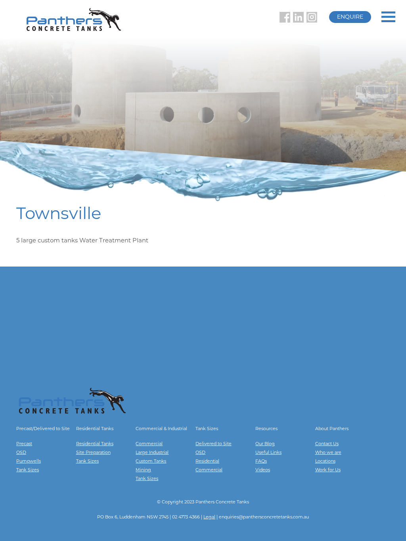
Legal (209, 517)
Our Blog (265, 444)
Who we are (328, 453)
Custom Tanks (151, 461)
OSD (21, 453)
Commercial (149, 444)
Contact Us (327, 444)
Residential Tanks (94, 444)
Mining (143, 470)
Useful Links (268, 453)
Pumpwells (28, 461)
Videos (262, 470)
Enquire (350, 17)
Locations (325, 461)
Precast (24, 444)
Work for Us (328, 470)
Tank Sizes (27, 470)
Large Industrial (152, 453)
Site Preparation (93, 453)
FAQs (261, 461)
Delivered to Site (213, 444)
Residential (207, 461)
